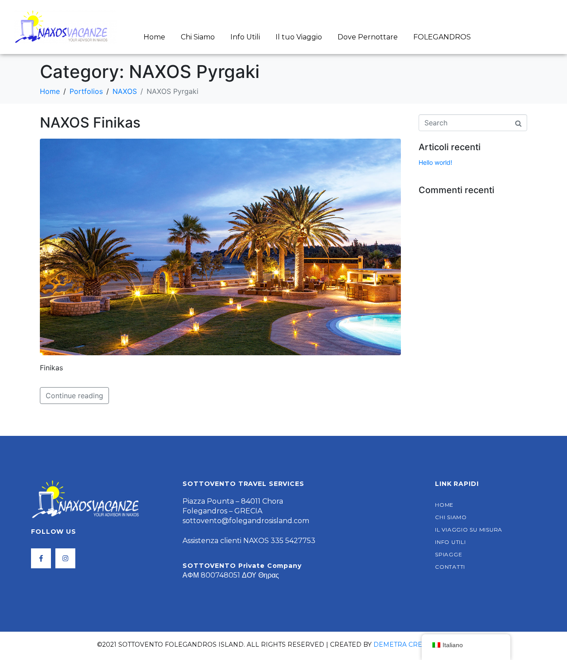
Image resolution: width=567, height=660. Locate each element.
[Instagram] (65, 558)
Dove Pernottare (368, 37)
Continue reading (74, 395)
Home (154, 37)
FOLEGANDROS (442, 37)
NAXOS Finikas (90, 122)
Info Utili (245, 37)
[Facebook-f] (41, 558)
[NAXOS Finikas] (220, 245)
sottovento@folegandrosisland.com (246, 520)
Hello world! (435, 162)
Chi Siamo (198, 37)
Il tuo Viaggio (299, 37)
